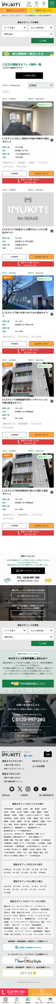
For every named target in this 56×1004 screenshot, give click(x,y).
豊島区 (35, 818)
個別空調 (7, 919)
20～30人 (33, 889)
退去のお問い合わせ (12, 777)
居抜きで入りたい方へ (16, 10)
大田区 (46, 812)
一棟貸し (7, 925)
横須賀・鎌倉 (8, 840)
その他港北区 (46, 840)
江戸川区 (27, 821)
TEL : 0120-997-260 (28, 577)
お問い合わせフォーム (30, 735)
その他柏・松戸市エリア (12, 849)
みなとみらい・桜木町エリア (14, 834)
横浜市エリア (8, 827)
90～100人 (17, 886)
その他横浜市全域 (24, 831)
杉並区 (29, 818)
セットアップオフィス (24, 906)
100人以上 (7, 886)
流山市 (22, 818)
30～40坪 (24, 872)
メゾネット (24, 928)
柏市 (44, 849)
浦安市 (38, 849)
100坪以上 (7, 869)
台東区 (12, 812)
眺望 (16, 928)
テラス (48, 922)
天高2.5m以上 (34, 922)
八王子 (6, 91)
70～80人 (35, 886)
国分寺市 (24, 824)
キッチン (48, 934)
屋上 (43, 922)
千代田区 (18, 809)
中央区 (25, 809)
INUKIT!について (40, 761)
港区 (31, 809)
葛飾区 (19, 821)
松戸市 (44, 846)
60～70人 (43, 886)
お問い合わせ (42, 173)
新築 (13, 912)
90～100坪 (17, 869)
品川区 (19, 812)
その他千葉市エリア (33, 846)
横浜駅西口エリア (34, 827)
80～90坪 (26, 869)
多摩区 (49, 843)
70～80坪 (35, 869)
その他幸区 (41, 843)
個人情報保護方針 (46, 795)
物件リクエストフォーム (30, 570)
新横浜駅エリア (20, 827)
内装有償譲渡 (36, 925)
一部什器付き (34, 909)
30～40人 (24, 889)
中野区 (14, 815)
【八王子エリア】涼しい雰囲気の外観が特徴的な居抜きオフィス (25, 140)
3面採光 (47, 931)
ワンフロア (26, 925)
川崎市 (21, 815)
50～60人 (7, 889)
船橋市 (25, 849)
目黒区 (26, 812)
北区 (41, 818)
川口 (24, 852)
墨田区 (39, 812)
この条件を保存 (29, 76)
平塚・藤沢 (19, 840)
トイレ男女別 (8, 931)
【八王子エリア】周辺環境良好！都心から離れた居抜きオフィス (25, 492)
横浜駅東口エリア (10, 831)
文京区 (44, 809)
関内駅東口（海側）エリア (35, 834)
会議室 (6, 922)
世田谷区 (7, 815)
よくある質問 (38, 766)
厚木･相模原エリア (35, 837)
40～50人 (16, 889)
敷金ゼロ (23, 915)
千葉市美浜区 (19, 846)
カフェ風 (7, 909)
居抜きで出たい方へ (44, 10)
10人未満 (7, 892)
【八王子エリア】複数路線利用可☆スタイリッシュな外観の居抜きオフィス (25, 401)
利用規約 (24, 795)
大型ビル (7, 912)
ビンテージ (19, 931)
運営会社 (6, 795)
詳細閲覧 (14, 173)
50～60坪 (7, 872)
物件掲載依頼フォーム (13, 781)
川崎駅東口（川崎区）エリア (14, 843)
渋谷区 (6, 812)
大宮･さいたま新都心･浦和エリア (15, 855)
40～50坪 (16, 872)
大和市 (16, 818)
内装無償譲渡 (8, 928)
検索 (44, 41)
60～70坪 (43, 869)
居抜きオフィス (9, 906)
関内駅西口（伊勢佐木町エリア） (15, 837)
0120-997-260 (30, 719)
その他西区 (35, 840)
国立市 (31, 824)
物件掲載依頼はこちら (32, 683)
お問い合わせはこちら (30, 596)
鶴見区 (27, 840)
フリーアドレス (17, 919)
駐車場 (32, 928)
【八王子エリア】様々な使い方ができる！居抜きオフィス (25, 314)
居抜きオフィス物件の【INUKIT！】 (12, 15)
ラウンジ (28, 931)
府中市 (16, 824)
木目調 (6, 934)
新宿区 (37, 809)
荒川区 (47, 818)
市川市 (32, 849)
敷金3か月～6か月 (23, 912)
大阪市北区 (8, 818)
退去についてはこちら (28, 613)
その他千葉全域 (9, 852)
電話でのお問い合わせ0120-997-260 (30, 180)
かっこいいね (27, 934)
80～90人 (26, 886)
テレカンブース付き (11, 915)
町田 (10, 824)
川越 (30, 852)
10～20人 (42, 889)
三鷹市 (42, 821)
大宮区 (19, 852)
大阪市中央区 (8, 809)
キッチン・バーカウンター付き (39, 915)
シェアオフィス (39, 906)
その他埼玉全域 (34, 855)
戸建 (46, 928)
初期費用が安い (30, 919)
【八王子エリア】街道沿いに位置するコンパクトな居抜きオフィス (24, 231)
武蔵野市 (35, 821)
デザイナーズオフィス (19, 909)
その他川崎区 (30, 843)
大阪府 (46, 815)
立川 (5, 824)
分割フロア (16, 925)
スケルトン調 (42, 919)
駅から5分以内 (15, 934)
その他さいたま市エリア (33, 815)
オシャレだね (38, 934)
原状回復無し (45, 909)
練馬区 (6, 821)
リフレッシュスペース (39, 912)
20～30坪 (33, 872)
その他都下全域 (40, 824)
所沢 (46, 852)
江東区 (32, 812)
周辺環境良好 (37, 931)
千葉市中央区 (8, 846)
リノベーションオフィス (19, 922)
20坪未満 (42, 872)
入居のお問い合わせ (12, 765)
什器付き (40, 928)
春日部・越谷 (38, 852)
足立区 (12, 821)
